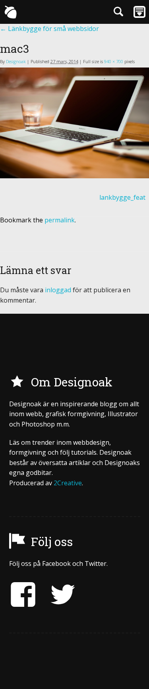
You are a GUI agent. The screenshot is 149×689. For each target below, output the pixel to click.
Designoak (16, 61)
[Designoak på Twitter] (57, 595)
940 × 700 (113, 61)
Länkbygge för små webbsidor (49, 28)
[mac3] (74, 123)
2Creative (68, 483)
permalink (60, 220)
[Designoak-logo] (10, 12)
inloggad (58, 290)
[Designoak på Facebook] (23, 595)
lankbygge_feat (122, 197)
